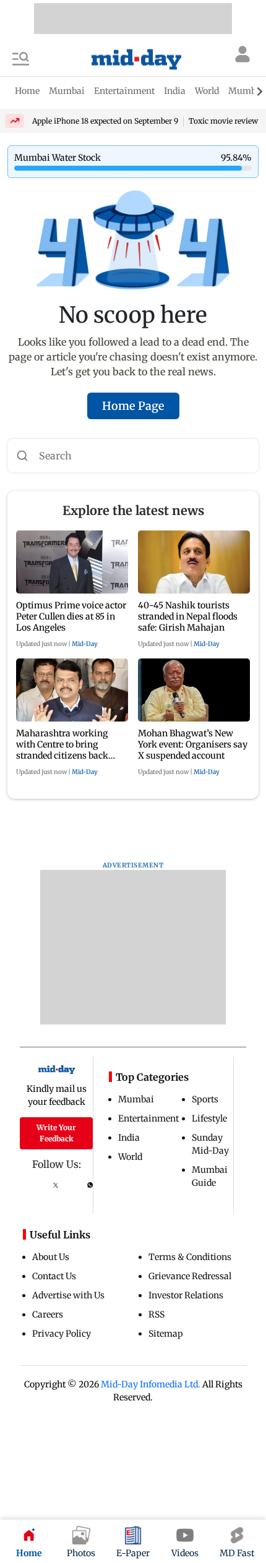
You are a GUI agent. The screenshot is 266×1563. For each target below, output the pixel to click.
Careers (47, 1314)
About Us (50, 1257)
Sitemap (165, 1333)
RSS (156, 1314)
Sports (205, 1099)
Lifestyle (209, 1118)
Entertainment (148, 1118)
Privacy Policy (61, 1333)
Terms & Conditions (189, 1257)
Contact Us (54, 1276)
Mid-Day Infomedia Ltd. (150, 1384)
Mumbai (136, 1099)
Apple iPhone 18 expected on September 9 (105, 121)
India (129, 1137)
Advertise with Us (68, 1295)
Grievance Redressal (189, 1276)
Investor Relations (185, 1295)
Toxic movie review (223, 121)
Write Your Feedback (56, 1133)
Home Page (133, 406)
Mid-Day (85, 644)
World (130, 1156)
